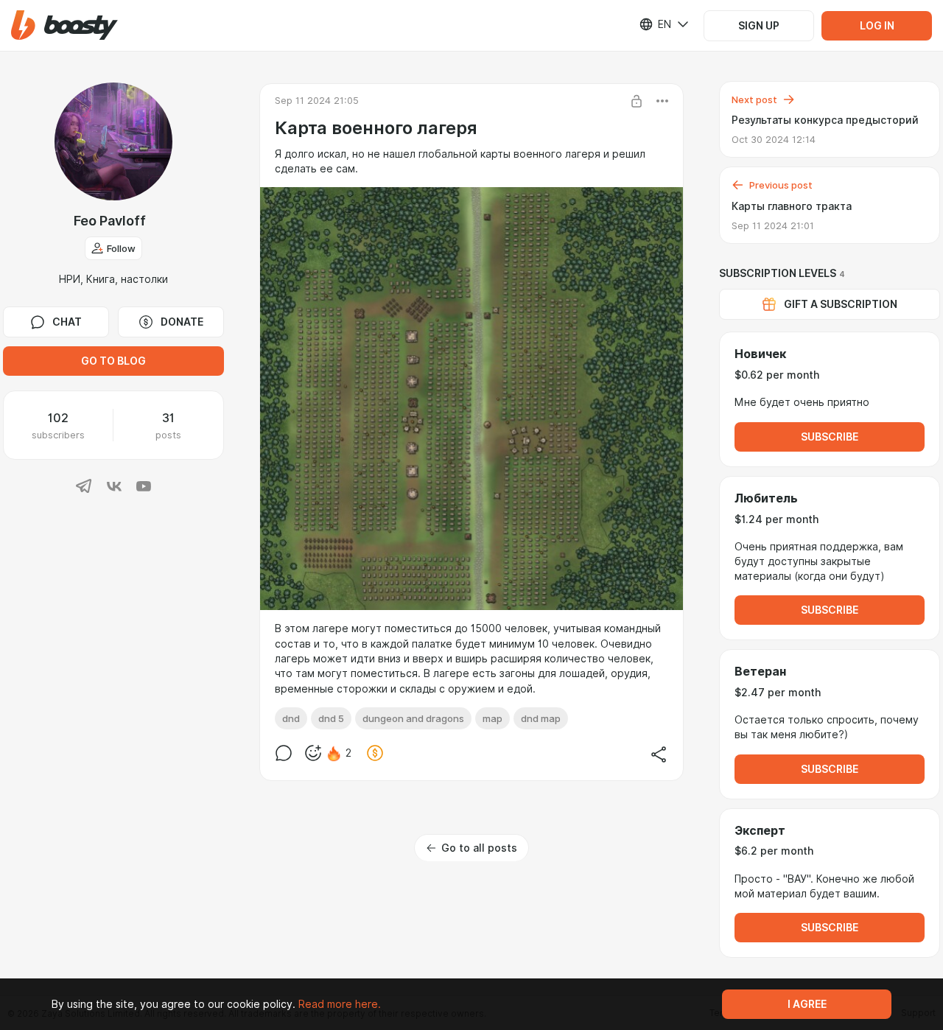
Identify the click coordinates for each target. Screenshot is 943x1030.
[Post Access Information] (636, 101)
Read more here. (339, 1004)
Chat (67, 322)
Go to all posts (479, 848)
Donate (182, 322)
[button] (64, 25)
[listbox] (655, 24)
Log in (877, 26)
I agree (807, 1004)
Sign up (758, 26)
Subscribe (829, 437)
